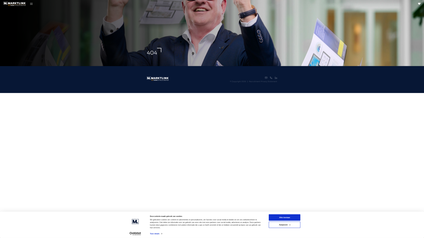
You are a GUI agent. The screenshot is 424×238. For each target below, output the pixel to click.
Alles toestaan (284, 217)
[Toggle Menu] (31, 4)
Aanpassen (283, 225)
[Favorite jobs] (419, 4)
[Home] (15, 4)
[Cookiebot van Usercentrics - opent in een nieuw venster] (135, 233)
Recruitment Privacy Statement (263, 81)
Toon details (154, 234)
